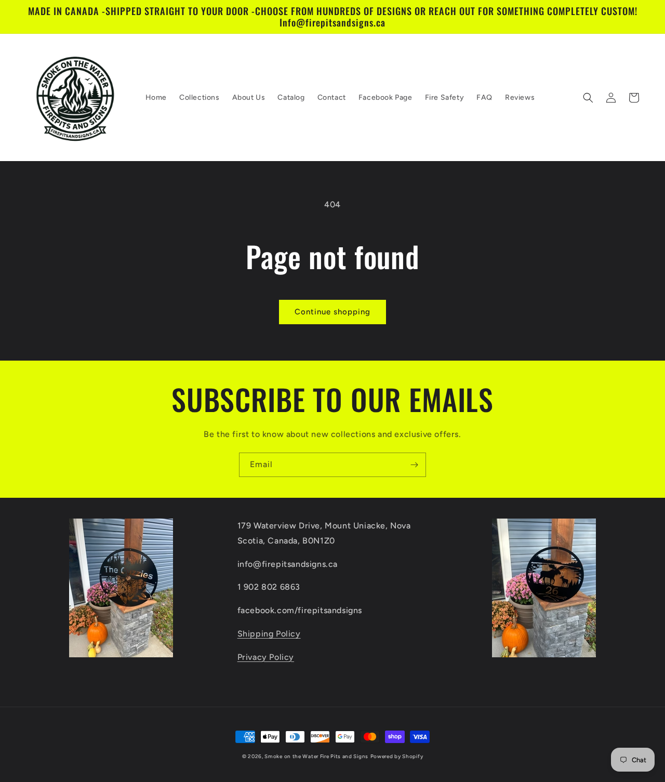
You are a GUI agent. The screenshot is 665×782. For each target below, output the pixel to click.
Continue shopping (332, 311)
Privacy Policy (265, 657)
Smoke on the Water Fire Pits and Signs (316, 756)
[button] (588, 97)
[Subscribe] (414, 465)
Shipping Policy (269, 634)
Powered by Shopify (396, 756)
